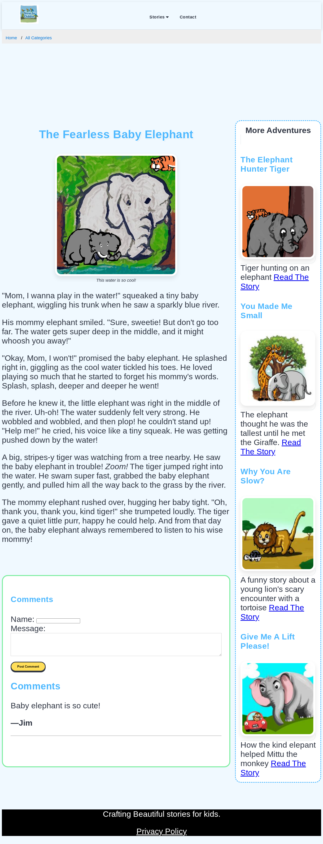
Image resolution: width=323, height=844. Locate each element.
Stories (157, 17)
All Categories (38, 38)
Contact (188, 17)
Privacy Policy (161, 831)
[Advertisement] (161, 85)
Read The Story (270, 447)
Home (11, 38)
